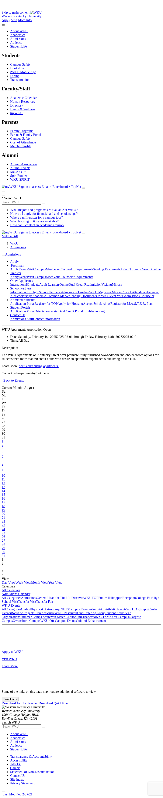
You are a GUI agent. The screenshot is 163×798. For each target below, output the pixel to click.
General (42, 598)
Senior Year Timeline (147, 269)
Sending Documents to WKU (113, 269)
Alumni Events (20, 168)
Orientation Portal (46, 311)
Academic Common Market (51, 296)
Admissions (18, 39)
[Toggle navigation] (3, 255)
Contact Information (46, 319)
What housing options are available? (34, 221)
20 (3, 514)
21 (3, 517)
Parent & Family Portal (25, 134)
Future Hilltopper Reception (117, 598)
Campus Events (79, 609)
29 (3, 548)
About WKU (19, 31)
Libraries (40, 613)
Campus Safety (20, 64)
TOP (95, 598)
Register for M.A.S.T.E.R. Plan (131, 303)
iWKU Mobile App (23, 72)
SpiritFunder (18, 175)
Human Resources (22, 101)
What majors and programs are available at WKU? (44, 210)
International (18, 284)
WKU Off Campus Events (58, 620)
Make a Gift (18, 172)
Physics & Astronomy (44, 609)
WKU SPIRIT (20, 179)
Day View (8, 582)
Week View (23, 582)
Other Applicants (21, 280)
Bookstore (17, 68)
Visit (14, 20)
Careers (15, 768)
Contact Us (17, 315)
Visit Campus (37, 269)
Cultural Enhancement (91, 620)
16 (3, 498)
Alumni (95, 609)
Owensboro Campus (26, 620)
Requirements (83, 269)
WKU (14, 243)
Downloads (10, 699)
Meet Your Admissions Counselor (131, 296)
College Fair (144, 598)
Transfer (15, 273)
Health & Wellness (22, 109)
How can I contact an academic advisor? (37, 225)
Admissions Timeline (75, 292)
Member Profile (20, 146)
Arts (103, 609)
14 (3, 491)
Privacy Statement (22, 783)
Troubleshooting (94, 311)
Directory (16, 105)
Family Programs (21, 131)
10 (3, 475)
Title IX (15, 764)
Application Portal (22, 303)
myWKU (16, 113)
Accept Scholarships (96, 303)
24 (3, 529)
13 (3, 487)
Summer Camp (30, 617)
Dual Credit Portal (70, 311)
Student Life (18, 46)
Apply (6, 20)
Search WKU (12, 198)
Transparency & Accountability (31, 756)
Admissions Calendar (16, 594)
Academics (17, 35)
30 (3, 552)
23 (3, 525)
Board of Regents (22, 613)
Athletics (16, 42)
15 (3, 494)
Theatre (46, 617)
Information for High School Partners (35, 292)
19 (3, 510)
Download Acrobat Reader (20, 703)
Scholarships (23, 296)
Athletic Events (116, 609)
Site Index (17, 779)
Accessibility (18, 760)
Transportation (20, 79)
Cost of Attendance (23, 142)
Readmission (92, 284)
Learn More (10, 666)
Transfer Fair (44, 601)
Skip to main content (15, 12)
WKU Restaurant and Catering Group (80, 613)
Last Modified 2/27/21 (17, 794)
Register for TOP (46, 303)
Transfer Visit (27, 601)
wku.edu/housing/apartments (39, 366)
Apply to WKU (12, 651)
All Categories (11, 598)
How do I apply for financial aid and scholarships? (44, 213)
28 (3, 544)
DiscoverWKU (81, 598)
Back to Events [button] (13, 380)
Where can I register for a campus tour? (36, 217)
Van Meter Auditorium (66, 617)
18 (3, 506)
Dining (15, 76)
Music (50, 613)
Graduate (33, 284)
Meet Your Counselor (60, 269)
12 (3, 483)
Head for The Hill (59, 598)
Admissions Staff (21, 319)
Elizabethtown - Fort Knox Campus (105, 617)
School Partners (20, 288)
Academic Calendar (23, 98)
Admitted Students (22, 300)
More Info (25, 20)
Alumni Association (23, 164)
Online (64, 284)
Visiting (106, 284)
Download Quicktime (53, 703)
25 (3, 533)
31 (3, 556)
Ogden (25, 609)
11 (3, 479)
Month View (39, 582)
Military (117, 284)
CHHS (64, 609)
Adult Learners (49, 284)
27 (3, 540)
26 (3, 536)
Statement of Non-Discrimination (32, 772)
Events (23, 269)
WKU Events (11, 605)
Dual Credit (76, 284)
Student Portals (20, 307)
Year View (55, 582)
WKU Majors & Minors (105, 292)
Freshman (17, 265)
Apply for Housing (70, 303)
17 (3, 502)
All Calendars (11, 590)
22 (3, 521)
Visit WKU (9, 659)
